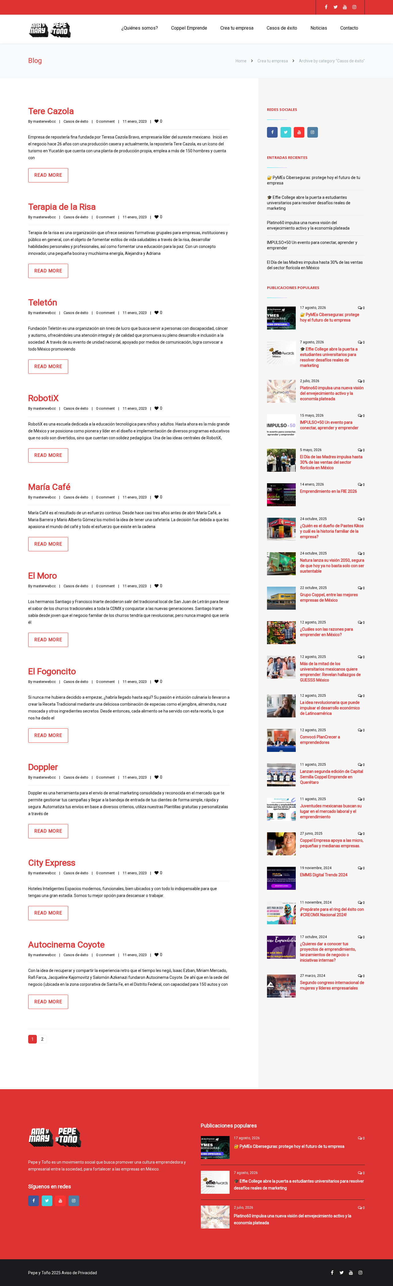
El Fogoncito (52, 671)
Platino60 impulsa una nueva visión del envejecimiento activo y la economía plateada (332, 393)
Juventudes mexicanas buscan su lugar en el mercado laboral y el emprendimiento (331, 811)
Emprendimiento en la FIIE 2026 (328, 491)
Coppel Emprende (189, 28)
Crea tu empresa (236, 28)
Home (241, 61)
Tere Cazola (51, 111)
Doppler (43, 767)
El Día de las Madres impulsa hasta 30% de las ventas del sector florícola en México (331, 462)
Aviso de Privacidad (79, 1272)
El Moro (42, 576)
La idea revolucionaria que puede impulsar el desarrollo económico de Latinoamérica (330, 708)
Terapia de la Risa (62, 207)
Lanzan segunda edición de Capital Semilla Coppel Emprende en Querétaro (331, 777)
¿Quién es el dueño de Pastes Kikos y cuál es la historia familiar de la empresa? (332, 531)
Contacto (349, 28)
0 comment (105, 121)
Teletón (42, 302)
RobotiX (43, 398)
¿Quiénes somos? (139, 28)
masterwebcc (44, 121)
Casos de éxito (282, 28)
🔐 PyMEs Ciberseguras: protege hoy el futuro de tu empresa (289, 1146)
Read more (48, 175)
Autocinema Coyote (66, 945)
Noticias (318, 28)
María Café (49, 487)
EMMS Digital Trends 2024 (324, 875)
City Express (51, 863)
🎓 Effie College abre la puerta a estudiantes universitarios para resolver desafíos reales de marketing (308, 203)
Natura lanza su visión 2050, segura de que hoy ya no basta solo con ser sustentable (332, 565)
